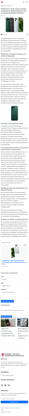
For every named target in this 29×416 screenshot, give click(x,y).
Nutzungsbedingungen (8, 375)
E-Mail (2, 283)
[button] (27, 34)
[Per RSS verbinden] (9, 385)
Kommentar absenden (7, 301)
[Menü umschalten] (26, 2)
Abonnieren (15, 402)
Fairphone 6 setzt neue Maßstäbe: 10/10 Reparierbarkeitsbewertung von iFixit (14, 262)
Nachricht (9, 6)
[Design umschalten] (2, 410)
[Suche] (23, 2)
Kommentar (3, 289)
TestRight (3, 6)
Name (2, 276)
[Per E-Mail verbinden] (5, 385)
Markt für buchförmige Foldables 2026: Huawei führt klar (8, 332)
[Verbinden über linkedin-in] (2, 385)
